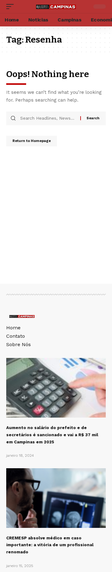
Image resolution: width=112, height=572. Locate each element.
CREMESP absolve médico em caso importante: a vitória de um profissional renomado (50, 545)
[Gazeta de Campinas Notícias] (56, 6)
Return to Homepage (31, 141)
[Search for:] (48, 118)
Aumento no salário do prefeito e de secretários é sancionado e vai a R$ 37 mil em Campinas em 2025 (52, 434)
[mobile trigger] (11, 6)
